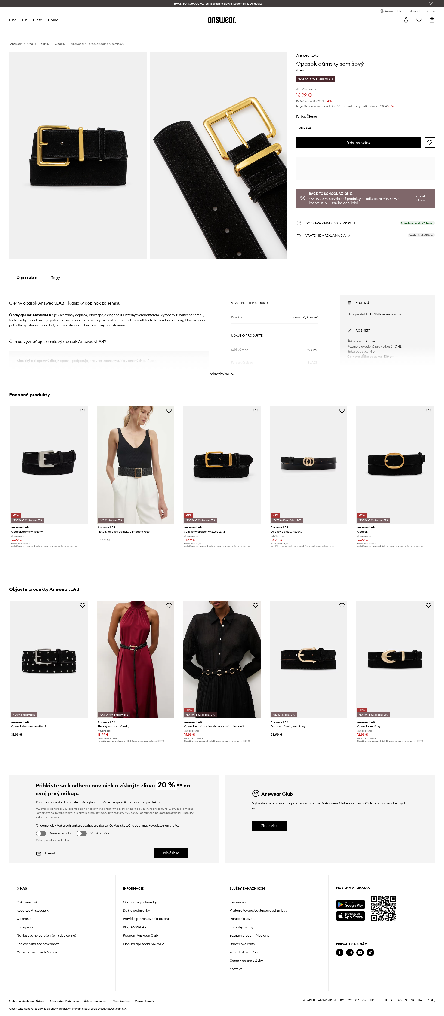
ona (13, 20)
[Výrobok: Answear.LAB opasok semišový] (395, 659)
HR (372, 1000)
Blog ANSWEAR (134, 927)
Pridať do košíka (358, 142)
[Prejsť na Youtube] (360, 953)
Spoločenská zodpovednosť (38, 944)
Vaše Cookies (121, 1001)
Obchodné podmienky (140, 902)
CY (350, 1000)
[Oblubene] (419, 20)
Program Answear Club (140, 935)
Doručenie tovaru (243, 919)
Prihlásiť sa (171, 853)
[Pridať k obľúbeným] (430, 142)
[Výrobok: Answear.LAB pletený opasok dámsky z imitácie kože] (135, 465)
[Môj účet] (406, 20)
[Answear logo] (222, 20)
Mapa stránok (144, 1001)
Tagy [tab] (55, 277)
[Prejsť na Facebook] (339, 953)
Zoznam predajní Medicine (249, 935)
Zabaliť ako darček (244, 952)
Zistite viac (269, 826)
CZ (357, 1000)
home (53, 20)
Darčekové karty (242, 944)
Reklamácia (239, 902)
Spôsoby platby (241, 927)
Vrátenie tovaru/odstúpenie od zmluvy (258, 910)
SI (406, 1000)
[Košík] (432, 20)
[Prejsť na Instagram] (350, 953)
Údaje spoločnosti (96, 1001)
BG (342, 1000)
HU (379, 1000)
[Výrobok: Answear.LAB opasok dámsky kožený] (49, 465)
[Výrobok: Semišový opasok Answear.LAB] (222, 465)
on (24, 20)
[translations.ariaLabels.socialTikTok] (370, 952)
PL (392, 1000)
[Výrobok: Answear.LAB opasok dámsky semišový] (49, 659)
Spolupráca (25, 927)
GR (364, 1000)
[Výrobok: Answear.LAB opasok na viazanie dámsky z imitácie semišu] (222, 659)
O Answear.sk (27, 902)
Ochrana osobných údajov (37, 952)
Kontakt (236, 969)
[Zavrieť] (431, 3)
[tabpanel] (222, 331)
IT (386, 1000)
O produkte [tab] (27, 277)
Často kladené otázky (246, 960)
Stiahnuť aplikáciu (419, 198)
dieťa (37, 20)
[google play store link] (350, 904)
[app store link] (350, 915)
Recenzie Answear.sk (33, 910)
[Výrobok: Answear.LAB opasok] (395, 465)
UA (420, 1000)
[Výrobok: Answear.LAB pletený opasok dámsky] (135, 659)
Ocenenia (24, 919)
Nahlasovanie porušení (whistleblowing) (46, 935)
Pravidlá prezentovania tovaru (146, 919)
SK (412, 1000)
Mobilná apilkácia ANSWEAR (144, 944)
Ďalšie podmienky (136, 910)
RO (400, 1000)
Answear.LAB (307, 55)
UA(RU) (430, 1000)
